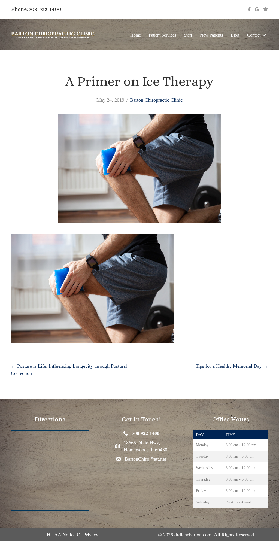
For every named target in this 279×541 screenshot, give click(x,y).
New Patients (211, 35)
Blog (235, 35)
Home (135, 35)
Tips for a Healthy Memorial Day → (232, 366)
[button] (264, 35)
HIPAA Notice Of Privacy (72, 534)
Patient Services (162, 35)
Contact (253, 35)
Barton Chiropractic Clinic (156, 100)
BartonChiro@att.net (145, 459)
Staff (188, 35)
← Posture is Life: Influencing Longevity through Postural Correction (69, 369)
